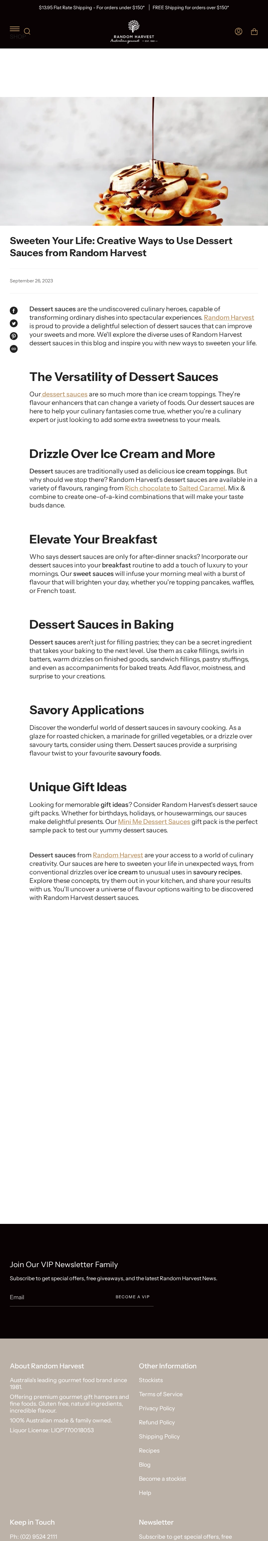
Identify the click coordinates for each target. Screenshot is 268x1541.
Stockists (151, 1380)
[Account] (239, 31)
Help (145, 1492)
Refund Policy (157, 1422)
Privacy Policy (157, 1408)
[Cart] (254, 31)
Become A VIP (133, 1296)
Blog (145, 1464)
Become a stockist (162, 1478)
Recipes (149, 1450)
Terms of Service (161, 1394)
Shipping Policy (159, 1436)
